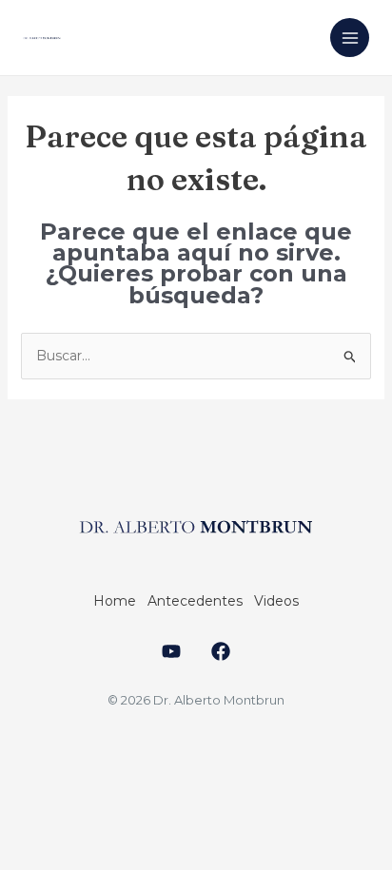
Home (114, 600)
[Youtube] (171, 651)
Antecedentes (195, 600)
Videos (276, 600)
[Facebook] (220, 651)
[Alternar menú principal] (349, 37)
